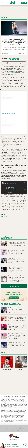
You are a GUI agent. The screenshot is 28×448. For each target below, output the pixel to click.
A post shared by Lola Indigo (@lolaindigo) (14, 132)
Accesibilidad (5, 428)
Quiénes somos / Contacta (8, 427)
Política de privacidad (14, 428)
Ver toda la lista (14, 286)
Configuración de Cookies (15, 430)
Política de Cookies (23, 428)
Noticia (4, 17)
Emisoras (17, 427)
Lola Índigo (4, 216)
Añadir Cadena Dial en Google (15, 63)
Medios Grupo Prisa (14, 439)
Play (25, 445)
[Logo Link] (12, 2)
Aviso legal (23, 427)
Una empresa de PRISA (14, 436)
